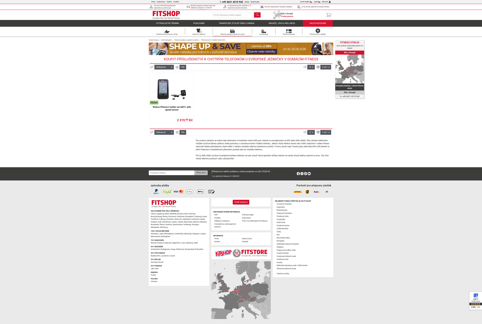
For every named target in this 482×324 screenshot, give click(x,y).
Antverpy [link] (154, 262)
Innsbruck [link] (167, 243)
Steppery (280, 247)
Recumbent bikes (283, 238)
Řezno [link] (162, 224)
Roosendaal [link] (189, 249)
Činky (279, 232)
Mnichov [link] (196, 222)
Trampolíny (281, 219)
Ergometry (281, 207)
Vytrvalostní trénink (167, 23)
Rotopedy (280, 241)
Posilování (198, 23)
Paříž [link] (157, 269)
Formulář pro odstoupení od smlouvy (225, 225)
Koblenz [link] (154, 222)
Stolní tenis (281, 222)
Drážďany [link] (181, 216)
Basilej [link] (153, 256)
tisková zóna (247, 239)
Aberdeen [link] (154, 234)
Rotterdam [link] (199, 249)
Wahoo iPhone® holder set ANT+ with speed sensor (172, 108)
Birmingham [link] (169, 234)
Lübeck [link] (180, 222)
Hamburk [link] (169, 219)
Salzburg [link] (189, 243)
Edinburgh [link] (188, 234)
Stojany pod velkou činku (286, 250)
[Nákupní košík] (329, 14)
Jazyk (316, 2)
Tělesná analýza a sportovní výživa (186, 40)
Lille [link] (152, 269)
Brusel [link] (160, 262)
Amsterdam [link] (155, 249)
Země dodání (304, 2)
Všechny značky (283, 274)
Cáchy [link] (153, 214)
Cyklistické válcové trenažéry (288, 244)
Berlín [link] (167, 214)
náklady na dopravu (222, 221)
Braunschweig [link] (156, 216)
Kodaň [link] (153, 275)
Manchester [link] (155, 236)
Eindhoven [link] (180, 249)
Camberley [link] (179, 234)
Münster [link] (203, 222)
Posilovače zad (282, 259)
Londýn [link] (203, 234)
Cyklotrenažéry (282, 229)
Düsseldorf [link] (189, 216)
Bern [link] (158, 256)
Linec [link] (183, 243)
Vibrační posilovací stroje (286, 269)
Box (278, 235)
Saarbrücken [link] (178, 224)
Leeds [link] (161, 234)
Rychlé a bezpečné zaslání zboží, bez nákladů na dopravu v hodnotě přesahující (203, 8)
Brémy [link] (165, 216)
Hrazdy (279, 262)
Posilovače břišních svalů (286, 256)
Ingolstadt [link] (187, 219)
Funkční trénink (283, 253)
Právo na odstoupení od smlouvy (254, 221)
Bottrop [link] (192, 214)
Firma (153, 2)
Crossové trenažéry (284, 204)
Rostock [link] (168, 224)
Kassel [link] (202, 219)
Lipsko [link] (174, 222)
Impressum (161, 2)
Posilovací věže (283, 216)
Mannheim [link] (188, 222)
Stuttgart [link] (195, 224)
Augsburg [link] (160, 214)
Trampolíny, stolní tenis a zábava (236, 23)
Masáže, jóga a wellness (282, 23)
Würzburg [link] (164, 227)
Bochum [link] (180, 214)
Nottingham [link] (165, 236)
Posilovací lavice (283, 225)
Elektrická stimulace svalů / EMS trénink (292, 265)
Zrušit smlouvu (241, 202)
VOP (216, 215)
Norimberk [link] (155, 224)
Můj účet (325, 2)
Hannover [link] (178, 219)
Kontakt (176, 2)
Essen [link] (204, 216)
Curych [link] (172, 256)
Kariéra (169, 2)
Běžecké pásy (282, 210)
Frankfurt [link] (154, 219)
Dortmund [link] (172, 216)
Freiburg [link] (162, 219)
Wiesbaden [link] (155, 227)
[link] (349, 69)
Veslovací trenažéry (284, 213)
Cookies (217, 218)
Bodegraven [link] (165, 249)
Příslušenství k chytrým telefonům (213, 40)
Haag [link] (173, 249)
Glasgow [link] (195, 234)
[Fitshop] (166, 15)
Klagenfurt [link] (176, 243)
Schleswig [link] (187, 224)
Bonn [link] (186, 214)
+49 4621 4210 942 (351, 96)
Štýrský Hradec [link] (157, 243)
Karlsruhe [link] (195, 219)
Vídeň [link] (196, 243)
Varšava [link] (154, 281)
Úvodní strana (153, 40)
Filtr (183, 67)
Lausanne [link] (165, 256)
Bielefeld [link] (173, 214)
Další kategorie (318, 23)
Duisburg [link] (197, 216)
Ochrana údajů (248, 215)
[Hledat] (257, 15)
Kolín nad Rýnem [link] (164, 222)
